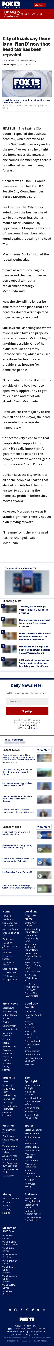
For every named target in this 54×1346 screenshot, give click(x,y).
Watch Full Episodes (30, 1093)
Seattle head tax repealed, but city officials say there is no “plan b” (26, 101)
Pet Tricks (29, 1027)
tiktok (27, 1309)
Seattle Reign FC (32, 1150)
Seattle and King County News (32, 930)
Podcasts (31, 1194)
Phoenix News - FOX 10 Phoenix (32, 994)
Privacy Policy (30, 725)
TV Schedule (8, 939)
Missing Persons (32, 1107)
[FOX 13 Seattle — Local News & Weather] (11, 4)
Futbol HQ (29, 1180)
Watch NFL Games (7, 1237)
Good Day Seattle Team (33, 1016)
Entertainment (9, 1025)
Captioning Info (9, 968)
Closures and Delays (8, 1151)
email (44, 1309)
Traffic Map (8, 1136)
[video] (44, 835)
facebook (21, 1309)
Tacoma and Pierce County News (31, 938)
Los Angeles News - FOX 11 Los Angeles (32, 987)
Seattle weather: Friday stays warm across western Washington (18, 886)
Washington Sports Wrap (31, 1165)
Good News (8, 1053)
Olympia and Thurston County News (33, 956)
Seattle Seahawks (33, 1129)
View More (43, 750)
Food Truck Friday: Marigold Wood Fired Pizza (16, 833)
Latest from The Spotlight (32, 1087)
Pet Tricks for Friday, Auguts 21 (17, 872)
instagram (15, 1309)
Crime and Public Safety (33, 1103)
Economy (7, 1209)
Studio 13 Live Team (9, 1090)
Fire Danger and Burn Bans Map (10, 1164)
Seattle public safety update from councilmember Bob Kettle (18, 859)
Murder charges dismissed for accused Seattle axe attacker (34, 623)
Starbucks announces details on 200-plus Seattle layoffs (17, 784)
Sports (29, 1125)
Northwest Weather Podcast (33, 1212)
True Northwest (32, 1041)
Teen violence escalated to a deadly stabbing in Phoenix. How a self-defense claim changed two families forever (18, 758)
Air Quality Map (9, 1155)
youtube (10, 1309)
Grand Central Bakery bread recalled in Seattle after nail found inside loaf (35, 636)
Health (5, 1042)
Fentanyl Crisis (32, 1111)
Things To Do (31, 1037)
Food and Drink (9, 1029)
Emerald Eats (8, 1098)
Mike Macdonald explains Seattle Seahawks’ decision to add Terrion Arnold (35, 649)
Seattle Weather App (10, 1141)
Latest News (11, 750)
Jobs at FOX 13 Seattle (9, 947)
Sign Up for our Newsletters (9, 924)
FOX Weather (8, 1175)
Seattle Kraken (32, 1146)
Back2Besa (30, 1064)
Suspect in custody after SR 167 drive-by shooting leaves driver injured (17, 771)
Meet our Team (10, 929)
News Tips (7, 915)
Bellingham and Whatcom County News (33, 965)
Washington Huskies (30, 1155)
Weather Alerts (9, 1146)
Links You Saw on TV (11, 934)
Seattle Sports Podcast (31, 1206)
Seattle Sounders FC (33, 1138)
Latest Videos (11, 827)
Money (7, 1194)
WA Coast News (32, 971)
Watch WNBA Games (9, 1286)
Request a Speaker (7, 957)
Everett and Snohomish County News (31, 947)
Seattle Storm (31, 1143)
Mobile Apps (8, 919)
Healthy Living (9, 1046)
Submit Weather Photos (32, 1046)
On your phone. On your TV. (20, 568)
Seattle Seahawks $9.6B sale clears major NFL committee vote (18, 810)
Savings (6, 1212)
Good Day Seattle (31, 1005)
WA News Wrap (10, 1011)
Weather (8, 1125)
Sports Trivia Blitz (33, 1176)
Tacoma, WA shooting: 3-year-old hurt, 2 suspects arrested (33, 609)
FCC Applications (10, 979)
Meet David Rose (33, 1098)
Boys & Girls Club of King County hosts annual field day (17, 846)
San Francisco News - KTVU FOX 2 (31, 978)
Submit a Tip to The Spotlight (32, 1116)
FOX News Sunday (7, 1065)
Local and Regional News (31, 915)
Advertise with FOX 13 (9, 964)
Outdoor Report (32, 1054)
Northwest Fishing (30, 1185)
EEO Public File (9, 976)
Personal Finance (10, 1198)
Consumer (7, 1039)
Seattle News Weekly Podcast (32, 1200)
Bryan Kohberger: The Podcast (33, 1218)
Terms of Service (29, 728)
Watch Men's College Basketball (8, 1270)
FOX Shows (8, 942)
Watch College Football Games (10, 1243)
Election (6, 1022)
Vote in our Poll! (14, 739)
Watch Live (40, 5)
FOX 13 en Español (7, 1058)
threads (32, 1309)
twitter (38, 1309)
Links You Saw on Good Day (33, 1059)
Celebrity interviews (7, 1113)
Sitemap (6, 1069)
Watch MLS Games (8, 1292)
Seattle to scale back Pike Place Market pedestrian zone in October (17, 798)
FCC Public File (9, 972)
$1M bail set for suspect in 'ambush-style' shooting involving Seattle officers (34, 663)
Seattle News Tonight (31, 924)
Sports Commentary (31, 1171)
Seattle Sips (8, 1102)
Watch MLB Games (8, 1249)
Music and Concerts (7, 1034)
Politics (5, 1018)
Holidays (33, 60)
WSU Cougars (31, 1160)
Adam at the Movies (31, 1032)
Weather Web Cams (9, 1131)
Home (6, 911)
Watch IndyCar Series (9, 1262)
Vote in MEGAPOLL (30, 1022)
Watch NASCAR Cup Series (9, 1256)
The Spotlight (31, 1079)
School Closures (32, 1050)
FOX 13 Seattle (22, 60)
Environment (8, 1050)
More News (10, 1003)
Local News (8, 1007)
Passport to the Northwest (10, 1107)
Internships (7, 952)
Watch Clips (8, 1085)
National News (9, 1015)
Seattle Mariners (32, 1133)
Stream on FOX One (9, 1229)
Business (6, 1205)
